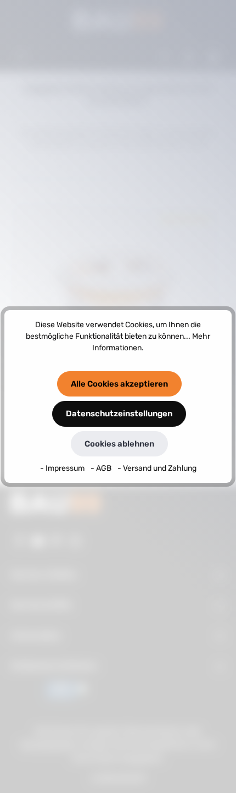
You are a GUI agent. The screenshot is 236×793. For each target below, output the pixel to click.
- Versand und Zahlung (156, 468)
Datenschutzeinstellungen (119, 413)
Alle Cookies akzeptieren (119, 384)
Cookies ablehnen (119, 444)
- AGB (102, 468)
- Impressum (63, 468)
